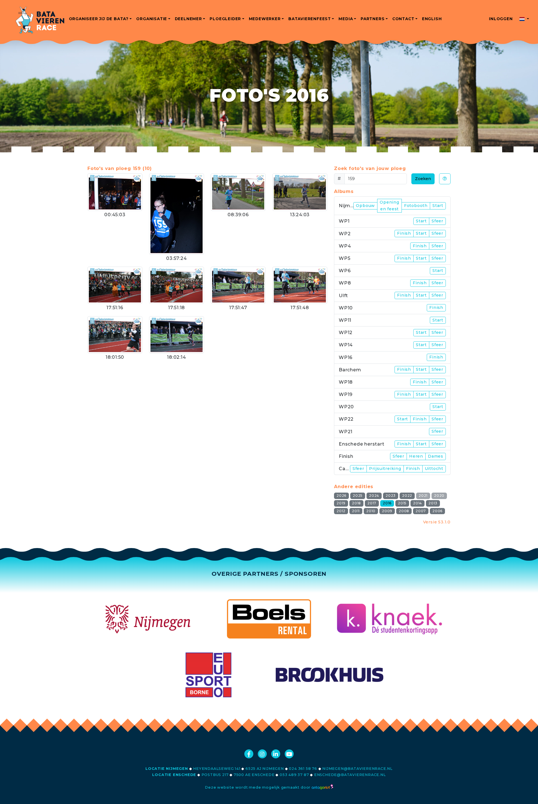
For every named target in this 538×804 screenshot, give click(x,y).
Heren (416, 456)
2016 (387, 503)
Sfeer (437, 220)
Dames (435, 456)
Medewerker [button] (265, 19)
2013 (432, 503)
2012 (341, 511)
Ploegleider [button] (225, 19)
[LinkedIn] (275, 753)
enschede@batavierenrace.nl (350, 775)
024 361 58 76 (303, 768)
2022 (407, 495)
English (432, 19)
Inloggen (501, 19)
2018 (356, 503)
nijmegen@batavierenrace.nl (357, 768)
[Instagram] (262, 753)
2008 (404, 511)
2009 (387, 511)
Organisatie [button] (151, 19)
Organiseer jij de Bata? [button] (99, 19)
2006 (437, 511)
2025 (358, 495)
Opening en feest (389, 205)
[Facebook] (248, 753)
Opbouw (365, 205)
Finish (404, 233)
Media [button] (345, 19)
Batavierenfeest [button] (309, 19)
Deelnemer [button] (188, 19)
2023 (391, 495)
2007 (421, 511)
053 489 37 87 (294, 775)
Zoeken (423, 178)
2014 (417, 503)
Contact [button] (403, 19)
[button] (524, 18)
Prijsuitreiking (385, 468)
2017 (371, 503)
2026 (341, 495)
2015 (402, 503)
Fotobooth (416, 205)
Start (437, 205)
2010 (370, 511)
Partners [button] (372, 19)
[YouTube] (289, 753)
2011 (356, 511)
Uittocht (434, 468)
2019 (341, 503)
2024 (374, 495)
